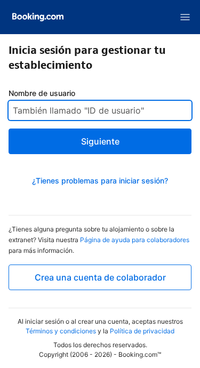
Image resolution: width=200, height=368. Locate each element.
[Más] (185, 17)
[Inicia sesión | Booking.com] (38, 17)
